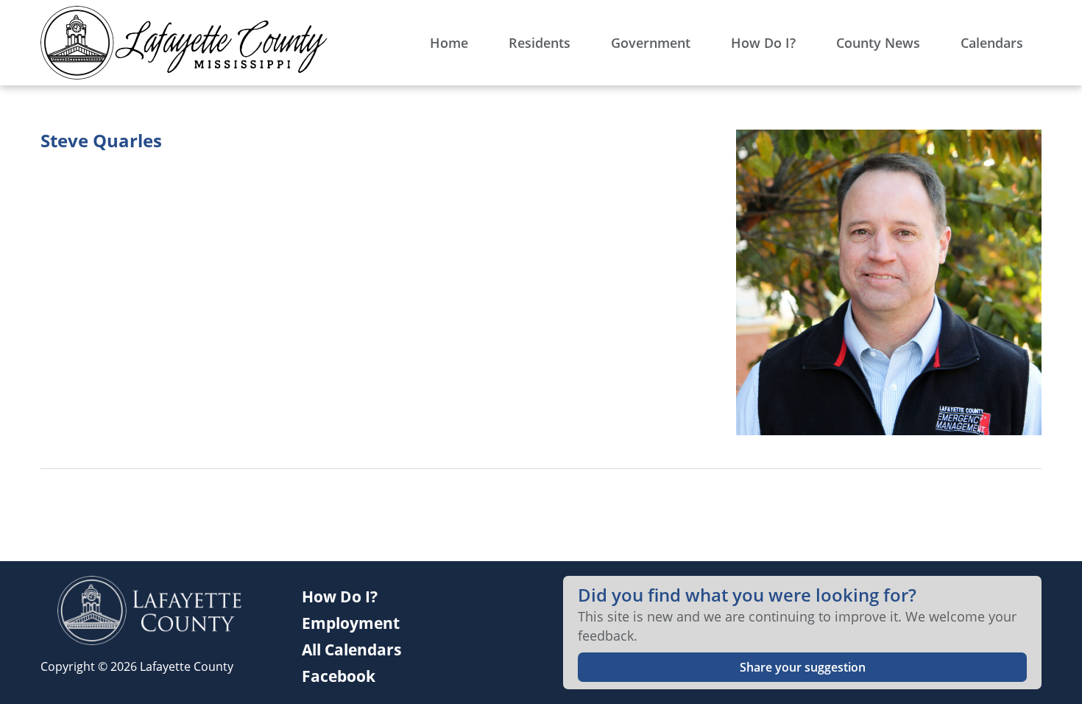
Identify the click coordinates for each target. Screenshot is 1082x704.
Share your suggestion (803, 667)
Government (650, 43)
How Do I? (763, 43)
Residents (539, 43)
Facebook (338, 676)
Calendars (992, 43)
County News (878, 43)
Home (449, 43)
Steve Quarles (101, 141)
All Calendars (351, 649)
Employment (351, 623)
